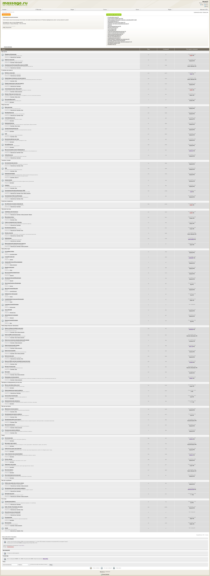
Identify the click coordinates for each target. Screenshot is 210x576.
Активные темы (205, 12)
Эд (17, 177)
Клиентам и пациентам (7, 201)
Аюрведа (7, 185)
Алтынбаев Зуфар (9, 251)
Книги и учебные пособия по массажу (14, 328)
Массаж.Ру (4, 51)
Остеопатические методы (11, 163)
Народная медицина (10, 173)
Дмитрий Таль (13, 57)
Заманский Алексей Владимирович (13, 262)
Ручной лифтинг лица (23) (113, 17)
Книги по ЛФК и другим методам (12, 334)
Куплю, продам (8, 459)
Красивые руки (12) (112, 44)
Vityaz (11, 270)
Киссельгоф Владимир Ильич (12, 272)
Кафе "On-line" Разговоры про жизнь (14, 506)
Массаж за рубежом (6, 480)
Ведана (11, 286)
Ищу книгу (7, 371)
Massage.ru (102, 571)
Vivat (191, 294)
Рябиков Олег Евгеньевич (11, 293)
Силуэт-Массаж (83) (112, 28)
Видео (169, 9)
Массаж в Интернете (10, 424)
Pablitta (191, 523)
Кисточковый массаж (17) (113, 21)
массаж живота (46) (112, 30)
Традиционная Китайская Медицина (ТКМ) (15, 190)
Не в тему (4, 498)
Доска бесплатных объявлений (12, 512)
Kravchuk (191, 351)
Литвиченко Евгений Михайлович (13, 278)
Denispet (191, 100)
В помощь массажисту (7, 70)
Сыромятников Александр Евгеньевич (14, 299)
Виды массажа (5, 104)
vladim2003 (191, 257)
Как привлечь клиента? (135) (114, 43)
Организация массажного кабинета (13, 414)
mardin (191, 55)
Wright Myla (45, 558)
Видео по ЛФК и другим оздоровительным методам (17, 361)
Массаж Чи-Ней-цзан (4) (113, 27)
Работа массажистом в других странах (14, 483)
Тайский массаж (9, 155)
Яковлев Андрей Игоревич (11, 320)
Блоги (137, 9)
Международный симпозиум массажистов (15, 243)
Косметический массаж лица (12, 139)
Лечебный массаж (9, 112)
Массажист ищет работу (11, 443)
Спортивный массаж (10, 117)
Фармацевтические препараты (12, 401)
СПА (6, 133)
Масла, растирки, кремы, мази (12, 385)
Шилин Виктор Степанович (11, 315)
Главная (4, 9)
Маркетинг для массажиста (11, 409)
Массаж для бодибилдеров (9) (114, 36)
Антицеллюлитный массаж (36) (114, 26)
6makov (191, 378)
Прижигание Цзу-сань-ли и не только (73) (116, 22)
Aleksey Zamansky (18, 62)
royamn (191, 228)
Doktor (11, 301)
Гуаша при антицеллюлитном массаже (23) (117, 31)
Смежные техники (6, 160)
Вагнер (191, 95)
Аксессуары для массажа (11, 395)
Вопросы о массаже (10, 72)
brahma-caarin (12, 307)
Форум (72, 9)
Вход (207, 6)
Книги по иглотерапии (10, 350)
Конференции (8, 238)
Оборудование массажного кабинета (14, 390)
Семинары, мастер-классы (11, 211)
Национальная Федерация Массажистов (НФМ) (16, 65)
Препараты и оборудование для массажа (12, 382)
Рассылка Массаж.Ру (10, 99)
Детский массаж (9, 144)
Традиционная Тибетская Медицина (13, 195)
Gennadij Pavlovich (191, 420)
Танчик (191, 244)
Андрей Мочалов (13, 291)
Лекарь (11, 296)
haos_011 (191, 346)
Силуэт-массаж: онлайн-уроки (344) (115, 18)
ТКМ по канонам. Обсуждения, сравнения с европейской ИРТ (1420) (122, 19)
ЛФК (6, 168)
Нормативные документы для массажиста (15, 78)
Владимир (19, 57)
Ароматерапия (8, 180)
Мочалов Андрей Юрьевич (11, 288)
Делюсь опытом (9, 233)
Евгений (11, 280)
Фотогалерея (8, 522)
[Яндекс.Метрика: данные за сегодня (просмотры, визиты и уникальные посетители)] (105, 574)
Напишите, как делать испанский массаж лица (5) (118, 23)
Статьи (105, 9)
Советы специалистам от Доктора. (13, 222)
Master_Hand (17, 96)
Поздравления (8, 517)
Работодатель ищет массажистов (13, 448)
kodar (191, 73)
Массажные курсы (9, 217)
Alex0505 (191, 372)
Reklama (30, 214)
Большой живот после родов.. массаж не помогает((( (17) (120, 41)
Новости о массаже (9, 59)
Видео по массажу (9, 356)
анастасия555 (191, 239)
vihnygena (191, 181)
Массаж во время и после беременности (15, 149)
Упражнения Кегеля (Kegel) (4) (114, 37)
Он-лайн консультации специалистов (14, 203)
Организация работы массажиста (13, 419)
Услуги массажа (9, 438)
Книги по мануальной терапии (12, 345)
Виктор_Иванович (191, 79)
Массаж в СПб (203, 9)
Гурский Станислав (9, 256)
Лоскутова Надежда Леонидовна (13, 283)
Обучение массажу (6, 209)
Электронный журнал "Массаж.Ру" (13, 88)
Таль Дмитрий (8, 309)
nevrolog (191, 362)
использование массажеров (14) (115, 35)
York (191, 502)
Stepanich (12, 317)
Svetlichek (191, 329)
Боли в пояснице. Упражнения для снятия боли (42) (118, 39)
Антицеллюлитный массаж (11, 128)
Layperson (191, 341)
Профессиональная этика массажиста (14, 83)
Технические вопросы (10, 501)
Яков (22, 110)
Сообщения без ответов (198, 12)
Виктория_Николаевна (191, 335)
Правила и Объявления (10, 54)
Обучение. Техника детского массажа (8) (116, 40)
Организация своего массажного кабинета (15, 488)
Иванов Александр (9, 267)
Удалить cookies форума (6, 536)
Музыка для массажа (10, 366)
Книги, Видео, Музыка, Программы (10, 325)
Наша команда (13, 536)
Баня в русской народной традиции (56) (116, 32)
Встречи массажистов (10, 227)
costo (191, 396)
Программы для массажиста (12, 377)
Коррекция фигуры (9, 123)
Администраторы (10, 546)
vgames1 (191, 454)
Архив (6, 528)
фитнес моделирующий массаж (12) (115, 34)
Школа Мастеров (6, 248)
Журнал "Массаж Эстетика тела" (13, 94)
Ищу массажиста (9, 469)
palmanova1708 (191, 489)
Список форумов (8, 46)
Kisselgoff (191, 60)
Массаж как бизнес (6, 406)
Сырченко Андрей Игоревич (12, 304)
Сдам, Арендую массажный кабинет (14, 453)
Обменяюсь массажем (10, 464)
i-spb (191, 191)
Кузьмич (191, 218)
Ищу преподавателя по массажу (13, 475)
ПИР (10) (110, 25)
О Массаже (38, 9)
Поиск (206, 4)
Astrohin (191, 223)
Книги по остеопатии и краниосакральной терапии (17, 340)
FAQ (202, 4)
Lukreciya (191, 150)
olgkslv (191, 300)
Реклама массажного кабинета (12, 430)
